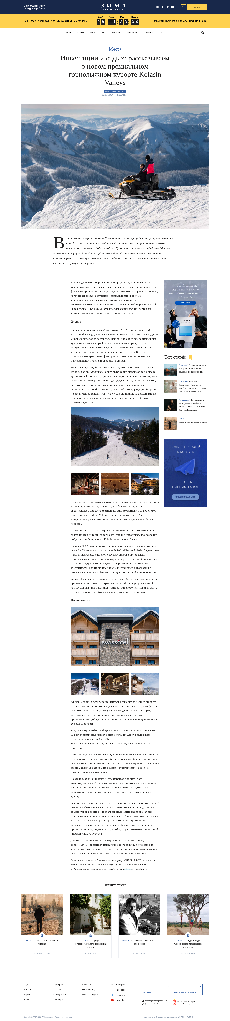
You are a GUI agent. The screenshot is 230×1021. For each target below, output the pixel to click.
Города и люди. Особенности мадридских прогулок (188, 943)
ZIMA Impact (133, 33)
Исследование (59, 994)
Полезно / (183, 365)
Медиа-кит (87, 984)
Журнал (80, 33)
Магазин (116, 33)
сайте (127, 869)
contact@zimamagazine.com (155, 1001)
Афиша (93, 33)
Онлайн (67, 33)
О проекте (57, 989)
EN (183, 7)
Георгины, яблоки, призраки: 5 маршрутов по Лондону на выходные (193, 368)
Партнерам (58, 984)
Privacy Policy (88, 989)
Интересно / (184, 400)
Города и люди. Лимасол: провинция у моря (90, 943)
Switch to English (90, 994)
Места (115, 49)
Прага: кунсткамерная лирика (193, 422)
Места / (182, 418)
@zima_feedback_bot (152, 1004)
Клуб (104, 33)
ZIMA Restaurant (153, 33)
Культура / (184, 381)
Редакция (122, 95)
